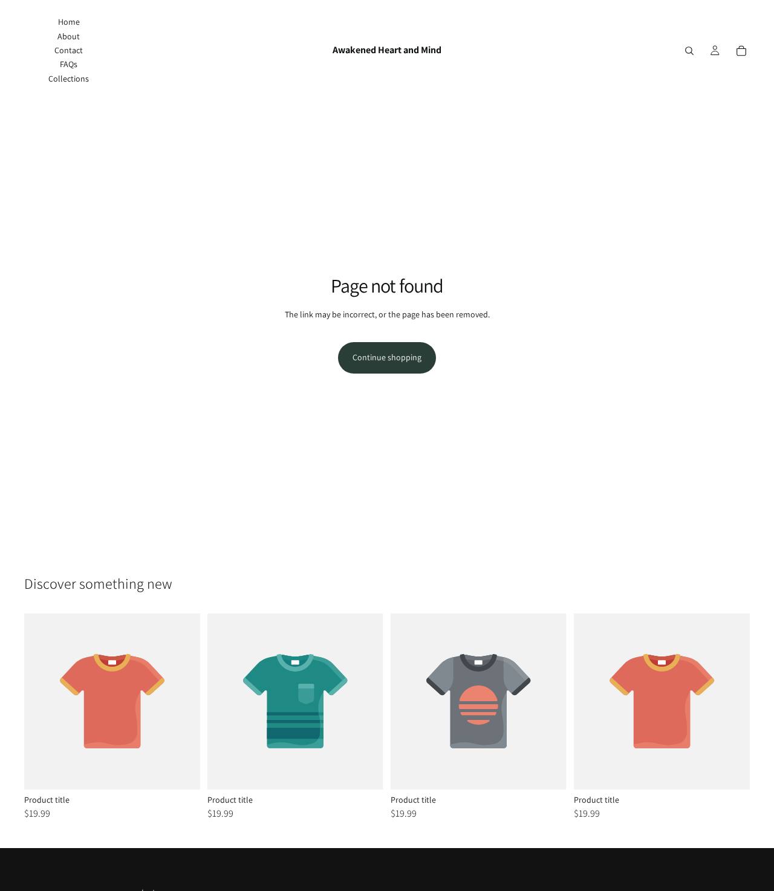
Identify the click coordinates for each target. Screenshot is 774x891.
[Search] (689, 50)
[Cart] (741, 50)
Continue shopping (387, 357)
